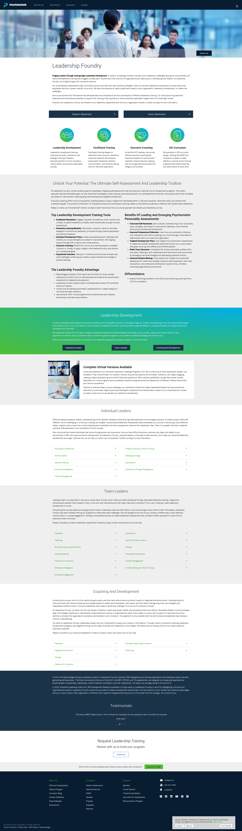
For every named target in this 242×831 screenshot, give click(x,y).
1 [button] (117, 724)
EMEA (88, 793)
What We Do (55, 5)
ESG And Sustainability (58, 785)
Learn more (217, 822)
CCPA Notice (33, 827)
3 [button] (122, 724)
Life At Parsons (129, 789)
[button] (115, 114)
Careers (84, 5)
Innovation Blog (55, 793)
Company (90, 780)
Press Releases (55, 801)
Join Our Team (170, 785)
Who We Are (39, 5)
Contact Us (204, 53)
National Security (93, 789)
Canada (89, 797)
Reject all (189, 826)
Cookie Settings (44, 827)
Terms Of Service (10, 827)
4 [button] (124, 724)
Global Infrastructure (94, 785)
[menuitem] (39, 5)
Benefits (126, 785)
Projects (89, 801)
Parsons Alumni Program (133, 801)
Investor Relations (56, 797)
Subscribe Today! (154, 766)
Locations (168, 789)
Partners (89, 808)
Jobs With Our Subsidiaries (134, 797)
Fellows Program (56, 789)
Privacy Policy (23, 827)
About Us (53, 780)
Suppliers (90, 805)
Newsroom (70, 5)
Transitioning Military (131, 793)
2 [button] (119, 724)
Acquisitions (54, 805)
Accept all (180, 826)
